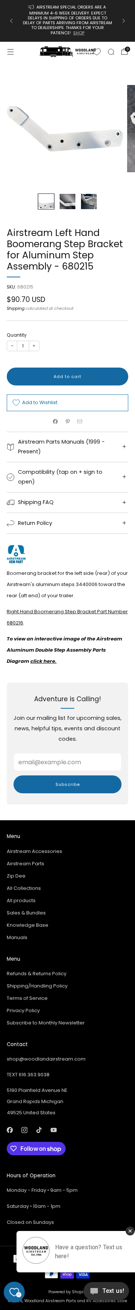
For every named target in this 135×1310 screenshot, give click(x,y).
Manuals (17, 937)
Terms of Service (27, 998)
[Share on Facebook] (55, 421)
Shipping (15, 308)
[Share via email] (80, 421)
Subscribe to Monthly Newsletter (46, 1022)
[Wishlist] (96, 52)
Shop (78, 33)
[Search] (111, 52)
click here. (43, 661)
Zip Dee (16, 875)
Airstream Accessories (34, 851)
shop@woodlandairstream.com (46, 1058)
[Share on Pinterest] (67, 421)
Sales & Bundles (26, 912)
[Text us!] (106, 1294)
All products (21, 900)
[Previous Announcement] (11, 20)
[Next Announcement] (123, 20)
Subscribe (68, 784)
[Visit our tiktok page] (39, 1130)
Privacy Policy (23, 1010)
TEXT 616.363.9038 (28, 1074)
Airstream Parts (25, 863)
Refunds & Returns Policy (36, 973)
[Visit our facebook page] (9, 1130)
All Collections (24, 888)
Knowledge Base (27, 925)
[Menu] (10, 52)
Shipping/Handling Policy (37, 985)
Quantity (17, 335)
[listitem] (67, 21)
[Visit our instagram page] (24, 1130)
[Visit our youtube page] (53, 1130)
